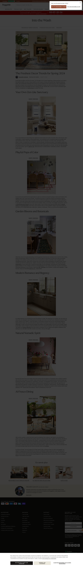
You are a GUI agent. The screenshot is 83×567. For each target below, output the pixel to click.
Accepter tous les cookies (21, 563)
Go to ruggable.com (59, 6)
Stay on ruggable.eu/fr (73, 6)
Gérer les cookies (42, 563)
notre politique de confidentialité (49, 558)
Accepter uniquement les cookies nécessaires (62, 563)
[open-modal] (80, 2)
